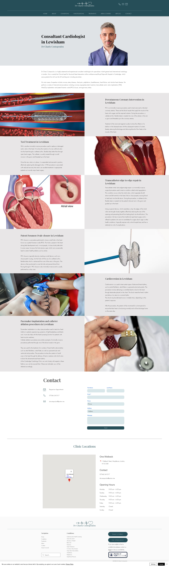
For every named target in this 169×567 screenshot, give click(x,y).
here (110, 550)
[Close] (167, 564)
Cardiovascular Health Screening (74, 536)
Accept (161, 564)
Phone (89, 401)
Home (42, 537)
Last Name (109, 387)
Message (89, 415)
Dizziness (69, 544)
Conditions (43, 539)
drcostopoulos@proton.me (56, 401)
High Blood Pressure (71, 556)
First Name (90, 387)
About (42, 543)
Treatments (43, 541)
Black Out (69, 542)
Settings (153, 564)
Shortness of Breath (71, 540)
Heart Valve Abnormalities (72, 550)
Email (88, 394)
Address (89, 408)
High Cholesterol (70, 546)
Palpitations (69, 554)
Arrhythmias (69, 552)
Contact (43, 545)
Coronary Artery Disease (72, 548)
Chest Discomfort (70, 538)
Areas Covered (45, 547)
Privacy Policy (69, 564)
